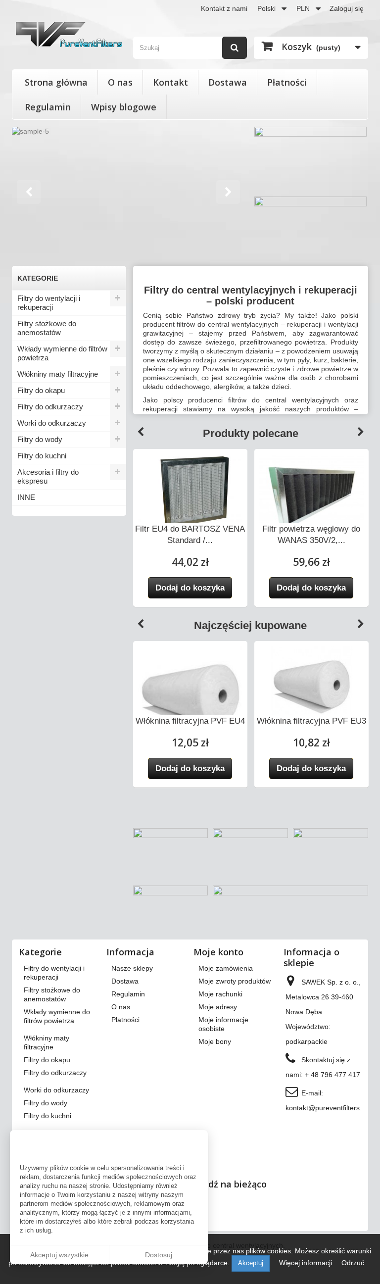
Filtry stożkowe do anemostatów (46, 328)
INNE (26, 497)
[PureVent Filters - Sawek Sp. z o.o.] (69, 34)
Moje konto (218, 952)
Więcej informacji (306, 1263)
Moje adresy (217, 1007)
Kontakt (170, 82)
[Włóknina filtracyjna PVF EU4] (190, 698)
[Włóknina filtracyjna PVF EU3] (311, 687)
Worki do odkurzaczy (51, 423)
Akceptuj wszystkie (59, 1255)
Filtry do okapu (41, 390)
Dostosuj (158, 1255)
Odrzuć (352, 1263)
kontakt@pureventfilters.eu (327, 1108)
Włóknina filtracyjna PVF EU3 (311, 721)
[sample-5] (129, 193)
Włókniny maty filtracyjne (57, 374)
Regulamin (48, 107)
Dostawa (227, 82)
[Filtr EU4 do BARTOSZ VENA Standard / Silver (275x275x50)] (190, 493)
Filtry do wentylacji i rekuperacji (48, 302)
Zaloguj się (347, 8)
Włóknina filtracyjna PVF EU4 (190, 721)
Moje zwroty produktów (234, 981)
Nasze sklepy (132, 968)
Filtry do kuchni (41, 455)
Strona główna (56, 82)
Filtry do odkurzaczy (50, 406)
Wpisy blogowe (123, 107)
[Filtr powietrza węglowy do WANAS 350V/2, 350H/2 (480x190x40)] (311, 495)
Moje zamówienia (225, 968)
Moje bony (214, 1041)
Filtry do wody (39, 439)
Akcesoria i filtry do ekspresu (48, 476)
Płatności (287, 82)
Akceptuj (250, 1263)
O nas (120, 82)
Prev (30, 193)
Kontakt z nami (224, 8)
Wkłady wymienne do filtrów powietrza (62, 353)
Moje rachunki (220, 994)
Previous (140, 432)
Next (229, 193)
